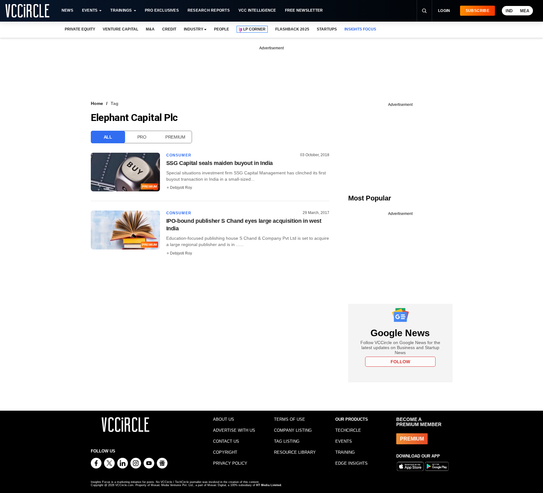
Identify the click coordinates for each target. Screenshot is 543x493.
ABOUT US (223, 419)
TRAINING (345, 452)
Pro (141, 137)
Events (89, 10)
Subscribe (477, 10)
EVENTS (343, 441)
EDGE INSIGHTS (351, 463)
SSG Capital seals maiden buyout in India (219, 163)
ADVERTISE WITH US (234, 430)
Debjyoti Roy (181, 187)
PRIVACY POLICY (230, 463)
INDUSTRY (193, 29)
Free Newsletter (304, 10)
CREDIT (169, 29)
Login (444, 10)
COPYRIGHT (225, 452)
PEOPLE (221, 29)
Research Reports (209, 10)
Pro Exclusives (162, 10)
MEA (524, 10)
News (67, 10)
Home (97, 103)
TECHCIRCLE (348, 430)
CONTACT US (226, 441)
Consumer (179, 155)
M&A (150, 29)
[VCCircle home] (27, 10)
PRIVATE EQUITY (80, 29)
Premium (175, 137)
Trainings (121, 10)
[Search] (424, 10)
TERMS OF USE (289, 419)
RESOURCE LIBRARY (295, 452)
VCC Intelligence (257, 10)
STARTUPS (327, 29)
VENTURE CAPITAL (120, 29)
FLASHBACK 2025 (292, 29)
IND (509, 10)
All (108, 137)
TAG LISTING (286, 441)
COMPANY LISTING (293, 430)
